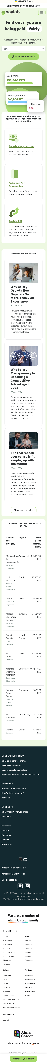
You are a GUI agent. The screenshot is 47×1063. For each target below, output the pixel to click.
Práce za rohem (9, 956)
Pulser (27, 995)
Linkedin (5, 839)
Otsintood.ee (8, 995)
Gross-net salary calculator (15, 770)
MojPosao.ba (30, 979)
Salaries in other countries (14, 761)
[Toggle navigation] (41, 12)
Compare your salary (23, 1058)
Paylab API (6, 816)
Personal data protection (13, 874)
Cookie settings (9, 880)
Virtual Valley (30, 991)
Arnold (27, 936)
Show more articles (23, 510)
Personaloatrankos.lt (11, 999)
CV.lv (5, 979)
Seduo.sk (28, 948)
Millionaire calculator (11, 765)
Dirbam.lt (6, 987)
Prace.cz (6, 948)
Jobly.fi (6, 1020)
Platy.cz (28, 952)
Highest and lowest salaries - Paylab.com (21, 774)
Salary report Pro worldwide (15, 812)
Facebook (6, 835)
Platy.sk (28, 956)
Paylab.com (29, 960)
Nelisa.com (7, 964)
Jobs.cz (6, 936)
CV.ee (5, 983)
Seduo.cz (29, 944)
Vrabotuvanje (30, 983)
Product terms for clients (14, 788)
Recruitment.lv (9, 1003)
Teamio (28, 940)
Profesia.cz (7, 944)
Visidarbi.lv (7, 991)
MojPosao (29, 975)
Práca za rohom (9, 952)
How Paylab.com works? (13, 793)
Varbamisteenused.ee (11, 1007)
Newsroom (7, 844)
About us (6, 797)
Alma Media (32, 899)
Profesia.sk (7, 940)
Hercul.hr (28, 987)
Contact (6, 830)
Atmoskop (7, 960)
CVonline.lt (7, 975)
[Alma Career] (23, 1034)
